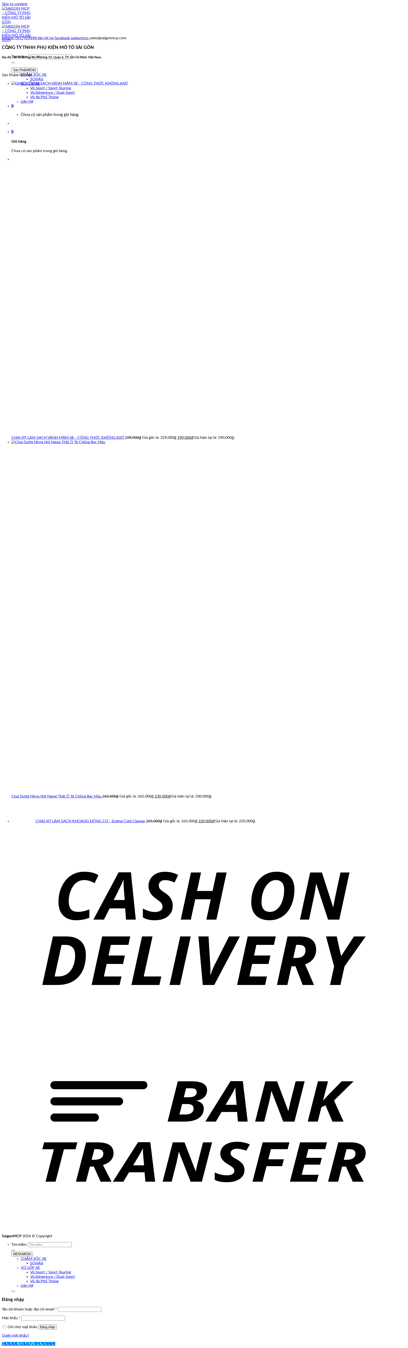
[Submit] (13, 62)
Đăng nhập (47, 1327)
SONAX (36, 79)
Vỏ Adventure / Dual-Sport (52, 1277)
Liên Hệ (27, 1286)
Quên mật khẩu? (15, 1335)
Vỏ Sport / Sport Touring (50, 1272)
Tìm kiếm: (19, 1244)
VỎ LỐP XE (30, 1268)
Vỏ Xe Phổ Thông (44, 1281)
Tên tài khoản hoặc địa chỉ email (29, 1309)
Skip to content (14, 4)
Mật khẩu (11, 1318)
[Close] (13, 1291)
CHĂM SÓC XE (34, 75)
